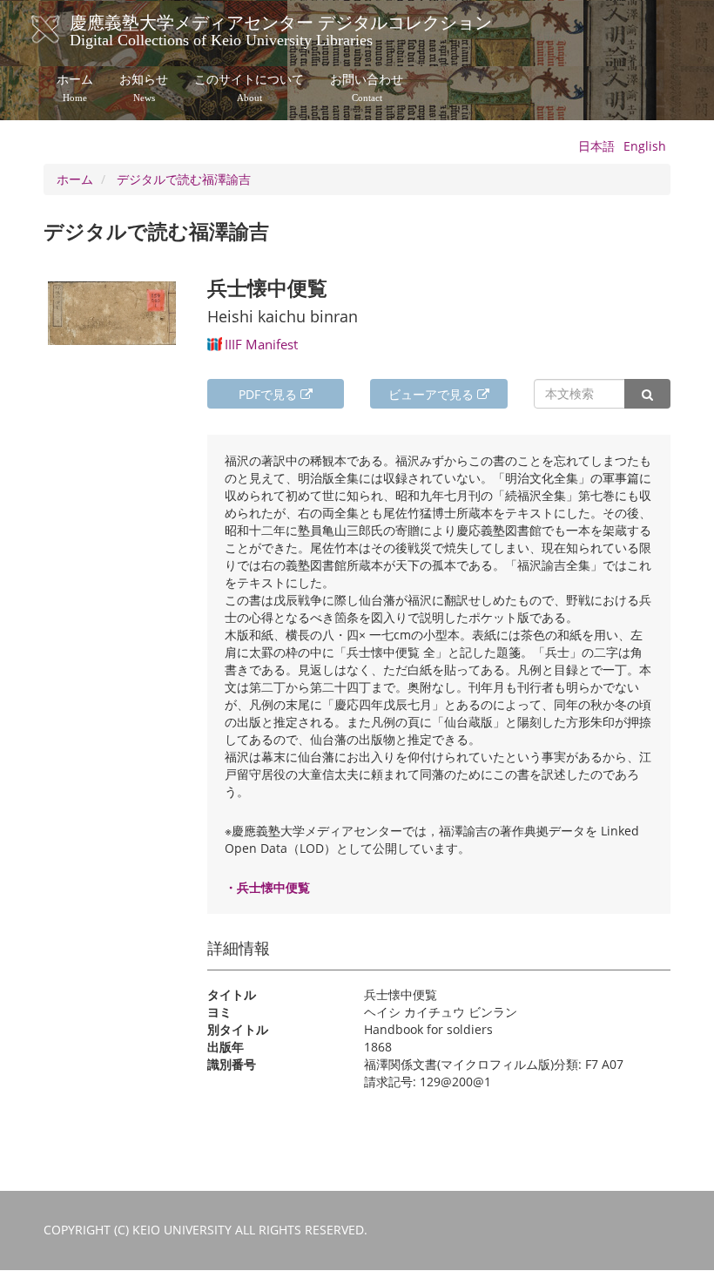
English (644, 146)
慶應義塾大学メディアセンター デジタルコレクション (281, 28)
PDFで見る (269, 394)
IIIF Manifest (261, 344)
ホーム (75, 88)
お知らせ (143, 88)
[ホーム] (63, 29)
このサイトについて (249, 88)
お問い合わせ (366, 88)
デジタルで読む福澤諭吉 (184, 179)
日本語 (596, 146)
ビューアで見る (432, 394)
